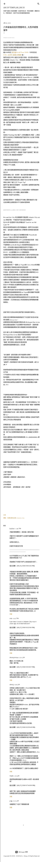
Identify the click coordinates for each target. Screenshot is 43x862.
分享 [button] (4, 515)
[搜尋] (38, 3)
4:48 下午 (18, 528)
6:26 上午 (17, 684)
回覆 (11, 614)
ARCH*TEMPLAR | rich (14, 7)
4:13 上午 (16, 776)
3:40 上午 (16, 801)
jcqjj (11, 801)
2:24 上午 (22, 657)
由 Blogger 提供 (23, 852)
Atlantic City (20, 518)
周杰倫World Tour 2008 (20, 52)
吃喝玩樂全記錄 (11, 518)
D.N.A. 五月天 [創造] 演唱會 (12, 55)
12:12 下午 (16, 618)
